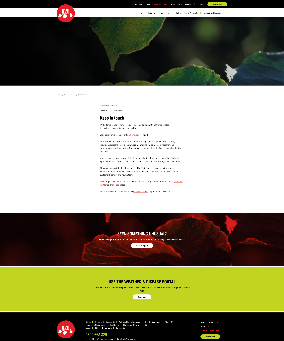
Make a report (142, 245)
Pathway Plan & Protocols (129, 322)
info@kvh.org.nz (140, 191)
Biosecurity (110, 322)
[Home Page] (66, 13)
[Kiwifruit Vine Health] (70, 329)
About (173, 4)
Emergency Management (214, 13)
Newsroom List (69, 95)
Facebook (178, 181)
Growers (98, 322)
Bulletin (131, 158)
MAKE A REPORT (160, 4)
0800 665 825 (96, 334)
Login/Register (217, 4)
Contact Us (200, 4)
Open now (142, 297)
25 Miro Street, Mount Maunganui (99, 339)
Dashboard (114, 325)
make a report (209, 330)
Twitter (103, 184)
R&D (180, 4)
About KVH (169, 322)
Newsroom (189, 4)
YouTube (115, 184)
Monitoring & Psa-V (131, 325)
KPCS (145, 325)
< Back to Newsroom (108, 105)
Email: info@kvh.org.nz (126, 339)
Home (139, 13)
